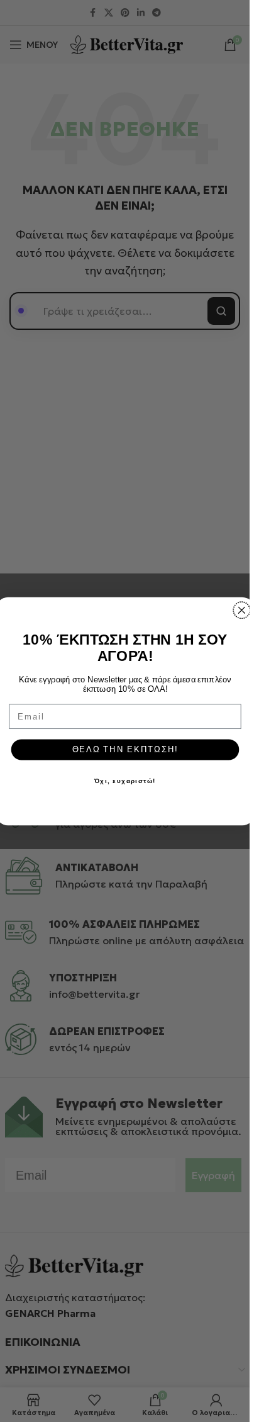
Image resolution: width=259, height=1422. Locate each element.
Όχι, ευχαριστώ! (125, 780)
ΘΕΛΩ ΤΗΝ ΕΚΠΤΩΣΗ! (124, 749)
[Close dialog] (242, 610)
